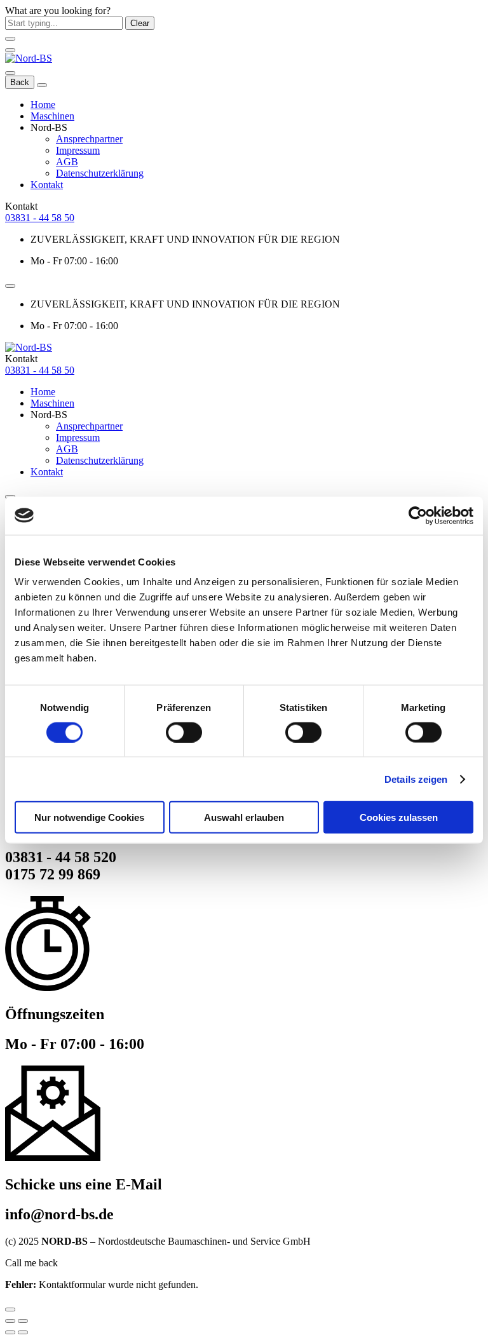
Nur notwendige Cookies (89, 817)
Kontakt (46, 184)
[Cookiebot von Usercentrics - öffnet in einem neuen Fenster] (417, 515)
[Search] (10, 73)
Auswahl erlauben (244, 817)
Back (19, 82)
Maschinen (52, 116)
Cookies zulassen (399, 817)
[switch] (184, 732)
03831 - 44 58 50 (39, 217)
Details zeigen (415, 778)
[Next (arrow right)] (23, 1332)
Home (42, 104)
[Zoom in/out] (23, 1321)
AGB (67, 161)
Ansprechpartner (89, 138)
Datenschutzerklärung (100, 173)
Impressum (78, 150)
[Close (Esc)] (10, 1321)
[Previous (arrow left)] (10, 1332)
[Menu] (10, 50)
